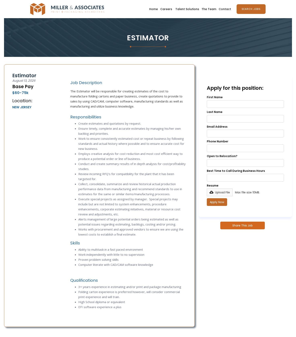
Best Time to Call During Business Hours (236, 171)
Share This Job (242, 225)
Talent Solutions (187, 9)
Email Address (217, 127)
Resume (212, 186)
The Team (209, 9)
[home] (67, 9)
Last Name (215, 112)
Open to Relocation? (222, 156)
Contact (225, 9)
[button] (220, 192)
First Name (215, 97)
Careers (166, 9)
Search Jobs (251, 9)
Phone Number (217, 141)
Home (153, 9)
